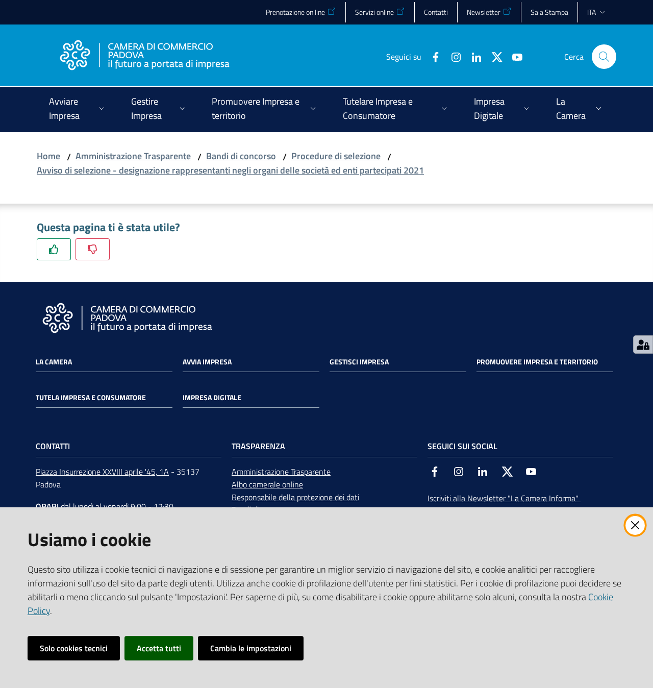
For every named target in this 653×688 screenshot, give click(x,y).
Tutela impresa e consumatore (91, 397)
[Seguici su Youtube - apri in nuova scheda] (513, 56)
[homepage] (144, 57)
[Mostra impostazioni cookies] (643, 344)
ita (591, 12)
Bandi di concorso (241, 156)
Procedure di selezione (336, 156)
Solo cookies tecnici (74, 648)
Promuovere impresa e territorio (537, 362)
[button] (604, 56)
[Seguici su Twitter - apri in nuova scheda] (493, 56)
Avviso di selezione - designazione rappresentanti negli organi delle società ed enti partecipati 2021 (230, 170)
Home (48, 156)
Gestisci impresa (359, 362)
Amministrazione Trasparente (133, 156)
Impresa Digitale (212, 397)
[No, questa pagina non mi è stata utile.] (93, 249)
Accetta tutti (159, 648)
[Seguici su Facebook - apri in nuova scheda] (431, 56)
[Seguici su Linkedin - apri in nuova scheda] (472, 56)
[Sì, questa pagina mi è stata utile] (54, 249)
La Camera (54, 362)
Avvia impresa (207, 362)
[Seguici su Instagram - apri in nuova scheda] (452, 56)
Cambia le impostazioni (250, 648)
